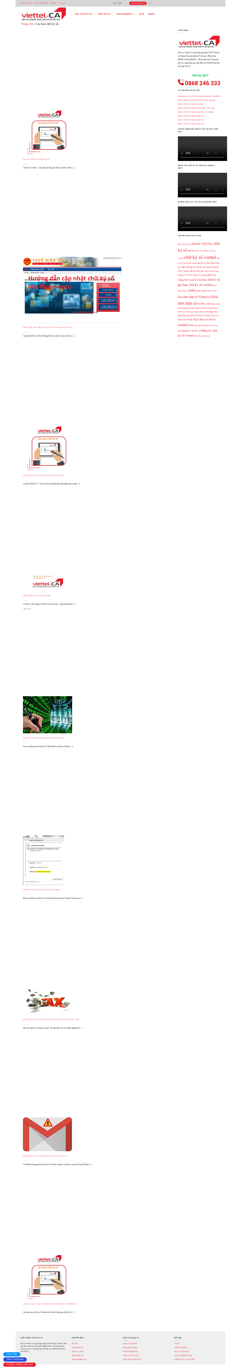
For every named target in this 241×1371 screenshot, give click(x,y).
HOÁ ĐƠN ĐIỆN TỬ (79, 1359)
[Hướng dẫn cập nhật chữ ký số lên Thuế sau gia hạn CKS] (72, 289)
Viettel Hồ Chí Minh (201, 325)
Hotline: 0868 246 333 (19, 1364)
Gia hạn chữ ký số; (208, 279)
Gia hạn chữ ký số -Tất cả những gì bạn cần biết (43, 475)
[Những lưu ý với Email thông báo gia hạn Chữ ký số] (47, 1134)
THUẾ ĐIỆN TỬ (77, 1348)
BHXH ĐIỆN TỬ (77, 1355)
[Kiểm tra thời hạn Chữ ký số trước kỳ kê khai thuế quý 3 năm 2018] (47, 1001)
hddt (192, 290)
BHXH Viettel (104, 14)
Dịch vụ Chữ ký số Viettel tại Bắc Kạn (190, 120)
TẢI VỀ (177, 1344)
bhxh (189, 244)
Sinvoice (182, 319)
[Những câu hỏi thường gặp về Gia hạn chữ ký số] (47, 714)
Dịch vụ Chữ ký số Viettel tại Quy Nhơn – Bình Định (196, 112)
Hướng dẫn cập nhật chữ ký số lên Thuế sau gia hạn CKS (47, 327)
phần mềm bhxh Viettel (200, 315)
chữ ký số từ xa (194, 250)
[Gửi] (120, 3)
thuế (189, 319)
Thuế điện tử (200, 319)
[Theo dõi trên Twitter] (151, 3)
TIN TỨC (75, 1344)
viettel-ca (185, 325)
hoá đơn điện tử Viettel (192, 297)
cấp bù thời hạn (197, 271)
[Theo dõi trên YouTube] (153, 3)
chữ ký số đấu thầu (205, 263)
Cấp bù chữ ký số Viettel (200, 267)
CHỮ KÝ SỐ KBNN (130, 1344)
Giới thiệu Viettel (26, 3)
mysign (209, 311)
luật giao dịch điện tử (196, 312)
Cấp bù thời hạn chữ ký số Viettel (37, 595)
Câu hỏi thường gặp (40, 3)
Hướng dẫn (53, 3)
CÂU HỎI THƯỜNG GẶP (183, 1355)
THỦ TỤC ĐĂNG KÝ (181, 1351)
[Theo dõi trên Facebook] (149, 3)
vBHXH (211, 319)
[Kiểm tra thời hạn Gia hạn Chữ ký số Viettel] (43, 860)
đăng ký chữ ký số (191, 330)
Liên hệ (151, 14)
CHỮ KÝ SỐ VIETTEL (131, 1355)
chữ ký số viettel (200, 257)
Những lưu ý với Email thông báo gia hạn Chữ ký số (45, 1156)
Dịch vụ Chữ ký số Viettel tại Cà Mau (190, 104)
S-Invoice (215, 315)
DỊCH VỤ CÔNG (78, 1351)
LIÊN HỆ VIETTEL (181, 1348)
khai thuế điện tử (194, 308)
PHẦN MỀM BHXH (130, 1348)
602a (184, 244)
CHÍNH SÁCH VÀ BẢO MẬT (184, 1359)
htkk (209, 297)
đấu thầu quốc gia (202, 336)
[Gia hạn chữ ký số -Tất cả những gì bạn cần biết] (47, 447)
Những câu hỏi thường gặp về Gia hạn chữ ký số (44, 738)
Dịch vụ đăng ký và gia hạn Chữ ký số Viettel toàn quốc (196, 100)
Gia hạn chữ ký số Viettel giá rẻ (36, 159)
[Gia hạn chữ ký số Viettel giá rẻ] (47, 131)
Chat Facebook (15, 1359)
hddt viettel (201, 290)
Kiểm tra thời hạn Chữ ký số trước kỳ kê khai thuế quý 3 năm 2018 (51, 1019)
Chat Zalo (11, 1354)
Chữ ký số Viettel (83, 14)
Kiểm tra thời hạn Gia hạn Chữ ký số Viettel (41, 889)
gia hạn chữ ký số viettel (195, 285)
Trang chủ (27, 23)
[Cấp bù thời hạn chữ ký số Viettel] (47, 582)
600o (180, 244)
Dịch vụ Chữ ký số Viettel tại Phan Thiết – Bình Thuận (196, 108)
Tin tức (61, 3)
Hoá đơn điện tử (125, 14)
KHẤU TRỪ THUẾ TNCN (132, 1359)
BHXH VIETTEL (202, 244)
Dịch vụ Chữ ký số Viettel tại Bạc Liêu (191, 124)
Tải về (141, 14)
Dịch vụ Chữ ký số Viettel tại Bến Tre (190, 116)
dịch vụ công (200, 274)
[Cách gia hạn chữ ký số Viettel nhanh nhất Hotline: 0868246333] (47, 1276)
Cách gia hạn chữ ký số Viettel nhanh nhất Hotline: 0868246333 (50, 1304)
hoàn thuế (212, 291)
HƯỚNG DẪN (204, 304)
